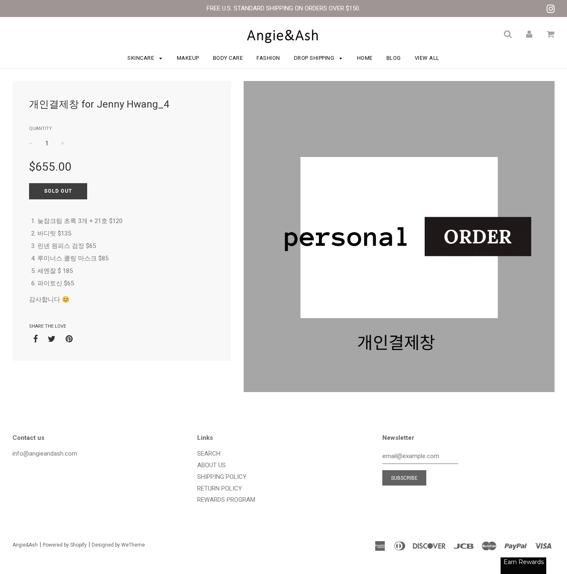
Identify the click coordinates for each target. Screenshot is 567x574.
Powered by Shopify (65, 545)
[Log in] (529, 34)
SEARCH (208, 453)
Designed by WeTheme (118, 545)
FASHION (268, 58)
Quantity (40, 128)
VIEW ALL (427, 58)
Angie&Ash (25, 545)
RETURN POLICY (219, 488)
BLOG (393, 58)
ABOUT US (211, 465)
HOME (365, 58)
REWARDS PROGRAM (226, 499)
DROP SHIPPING (315, 58)
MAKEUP (188, 58)
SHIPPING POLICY (222, 477)
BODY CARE (228, 58)
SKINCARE (141, 58)
